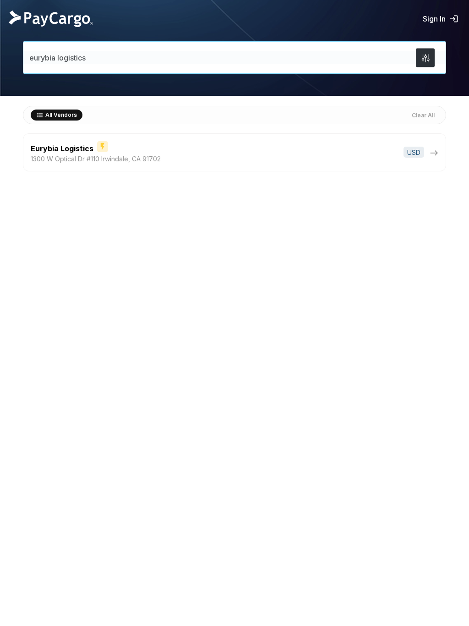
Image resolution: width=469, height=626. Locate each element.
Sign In (434, 18)
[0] (425, 57)
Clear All (423, 115)
